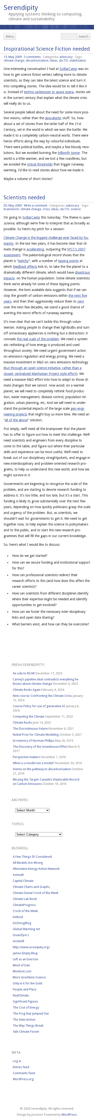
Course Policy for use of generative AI (39, 706)
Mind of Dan (21, 965)
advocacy (66, 57)
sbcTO (63, 60)
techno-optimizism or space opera (49, 92)
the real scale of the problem (38, 339)
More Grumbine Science (29, 977)
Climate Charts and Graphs (31, 887)
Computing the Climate (28, 716)
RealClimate (21, 995)
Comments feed (24, 1073)
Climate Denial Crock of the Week (35, 893)
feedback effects (25, 267)
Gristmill (18, 941)
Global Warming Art (26, 929)
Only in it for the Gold (27, 983)
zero (80, 301)
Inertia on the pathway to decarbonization (42, 769)
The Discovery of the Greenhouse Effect (40, 746)
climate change (14, 60)
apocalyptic (53, 118)
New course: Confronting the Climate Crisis (42, 696)
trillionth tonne (69, 153)
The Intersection (24, 1019)
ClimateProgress (24, 905)
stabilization (77, 60)
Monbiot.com (22, 971)
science (76, 209)
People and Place (24, 989)
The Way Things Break (28, 1025)
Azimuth (18, 875)
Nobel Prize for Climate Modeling (36, 734)
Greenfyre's (21, 935)
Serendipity (21, 8)
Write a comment (35, 205)
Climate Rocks (22, 722)
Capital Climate (23, 881)
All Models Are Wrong (28, 862)
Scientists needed (24, 197)
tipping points (68, 261)
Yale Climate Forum (26, 1031)
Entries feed (21, 1067)
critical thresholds (40, 164)
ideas (53, 60)
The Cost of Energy (26, 1007)
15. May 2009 (13, 57)
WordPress (69, 1114)
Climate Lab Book (25, 899)
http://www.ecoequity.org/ (31, 947)
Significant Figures (25, 1001)
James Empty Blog (25, 953)
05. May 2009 (13, 205)
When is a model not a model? (33, 763)
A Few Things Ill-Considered (32, 856)
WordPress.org (23, 1079)
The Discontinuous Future (30, 728)
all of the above (16, 420)
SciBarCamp (68, 69)
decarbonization (37, 60)
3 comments (32, 57)
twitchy (23, 261)
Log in (17, 1061)
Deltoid (18, 917)
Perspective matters (26, 757)
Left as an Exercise (25, 959)
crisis (46, 209)
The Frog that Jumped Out (31, 1013)
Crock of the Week (25, 911)
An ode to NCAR (24, 673)
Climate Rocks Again (26, 689)
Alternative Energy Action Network (36, 869)
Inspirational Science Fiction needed (47, 49)
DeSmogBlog (22, 923)
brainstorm (11, 209)
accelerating (35, 249)
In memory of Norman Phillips (33, 740)
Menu (10, 36)
